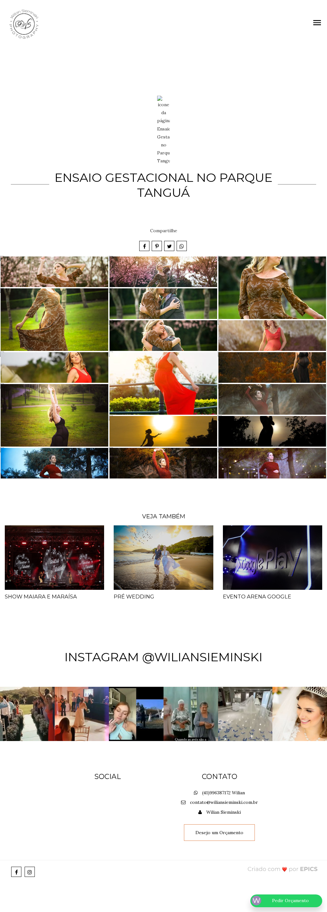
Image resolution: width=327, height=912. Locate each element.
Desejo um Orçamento (219, 832)
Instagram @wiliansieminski (163, 656)
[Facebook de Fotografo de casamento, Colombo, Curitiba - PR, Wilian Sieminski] (16, 872)
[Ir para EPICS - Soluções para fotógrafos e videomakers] (283, 869)
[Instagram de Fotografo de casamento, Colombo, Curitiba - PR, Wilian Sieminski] (29, 872)
